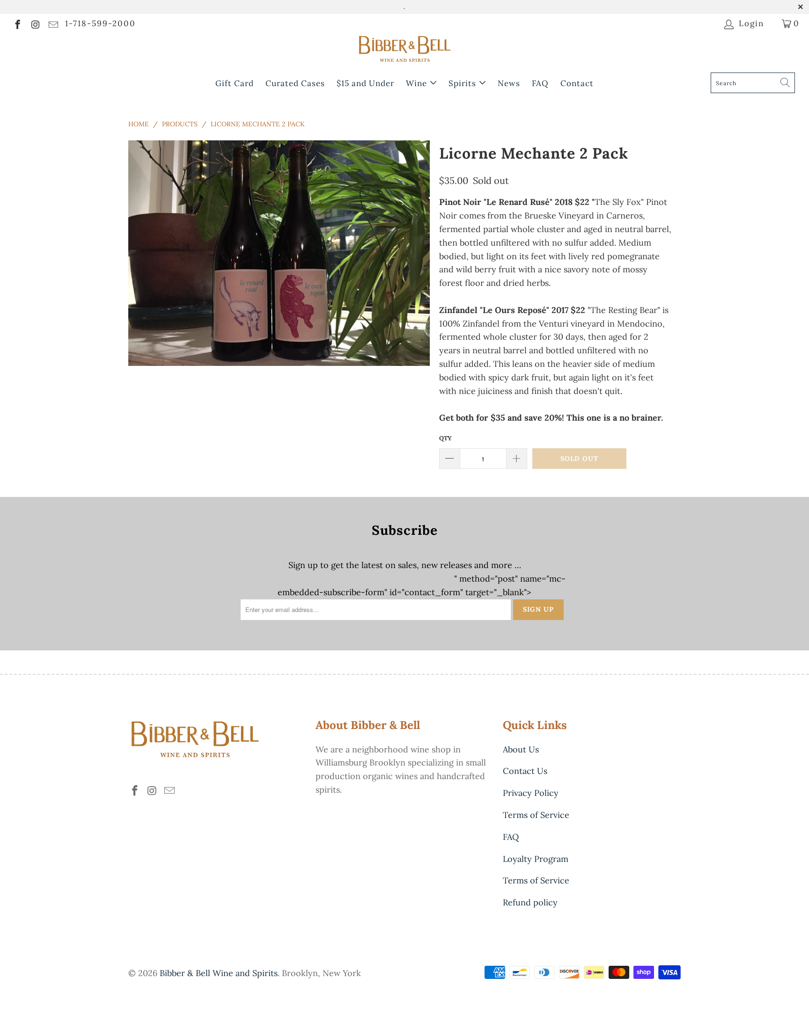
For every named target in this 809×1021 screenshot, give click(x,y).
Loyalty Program (535, 858)
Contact (577, 83)
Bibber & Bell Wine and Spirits (219, 973)
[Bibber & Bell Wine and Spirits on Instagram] (34, 23)
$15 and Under (365, 83)
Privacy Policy (531, 793)
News (509, 83)
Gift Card (234, 83)
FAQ (540, 83)
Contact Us (525, 771)
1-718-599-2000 (100, 23)
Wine (417, 83)
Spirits (463, 83)
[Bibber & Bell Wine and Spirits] (404, 51)
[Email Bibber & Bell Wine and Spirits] (52, 23)
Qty (445, 438)
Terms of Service (536, 815)
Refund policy (530, 902)
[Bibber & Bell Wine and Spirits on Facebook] (17, 23)
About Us (521, 749)
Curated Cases (295, 83)
